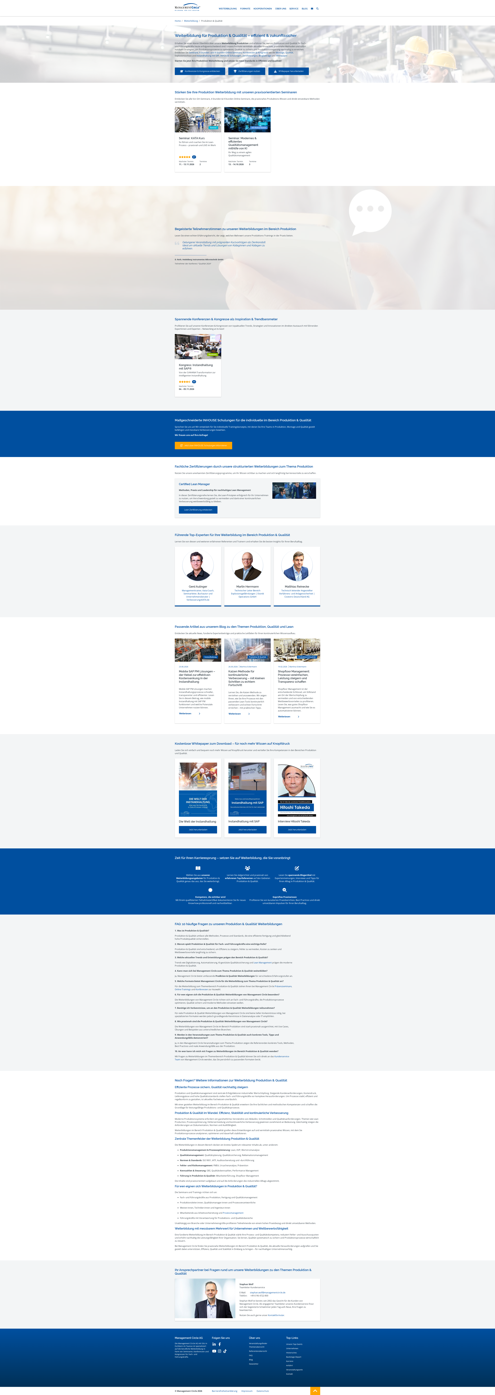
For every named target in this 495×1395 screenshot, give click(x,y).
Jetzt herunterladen (198, 829)
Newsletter (253, 1364)
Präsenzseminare (283, 986)
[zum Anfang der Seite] (315, 1391)
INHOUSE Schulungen (230, 55)
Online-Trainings (183, 989)
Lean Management (263, 962)
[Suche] (317, 8)
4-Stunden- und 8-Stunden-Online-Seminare (220, 52)
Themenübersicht (256, 1347)
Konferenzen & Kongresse (255, 52)
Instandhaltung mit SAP (207, 55)
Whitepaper (281, 55)
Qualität (289, 52)
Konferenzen (202, 989)
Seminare (193, 52)
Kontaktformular (276, 1315)
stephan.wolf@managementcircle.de (267, 1292)
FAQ (251, 1355)
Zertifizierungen (250, 55)
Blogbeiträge (265, 55)
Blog (251, 1359)
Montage (280, 52)
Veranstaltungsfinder (258, 1343)
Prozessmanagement (233, 1212)
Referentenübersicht (258, 1351)
